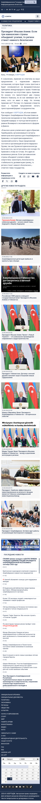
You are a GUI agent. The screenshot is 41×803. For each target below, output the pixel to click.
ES (14, 9)
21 (27, 776)
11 (11, 773)
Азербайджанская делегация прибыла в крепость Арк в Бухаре (17, 260)
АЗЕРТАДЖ (20, 75)
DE (10, 9)
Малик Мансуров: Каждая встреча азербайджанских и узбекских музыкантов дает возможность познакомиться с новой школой (19, 635)
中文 (22, 9)
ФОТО (3, 730)
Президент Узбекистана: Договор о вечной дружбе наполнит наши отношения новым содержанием (18, 375)
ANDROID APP (6, 752)
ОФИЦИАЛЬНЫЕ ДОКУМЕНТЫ (12, 697)
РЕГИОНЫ (4, 705)
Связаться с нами (8, 733)
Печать (17, 44)
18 (11, 776)
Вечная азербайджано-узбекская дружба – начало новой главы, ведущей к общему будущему (18, 222)
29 (32, 779)
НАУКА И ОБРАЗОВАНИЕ (10, 714)
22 (32, 776)
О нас (3, 736)
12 (16, 773)
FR (12, 9)
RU (4, 9)
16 (38, 773)
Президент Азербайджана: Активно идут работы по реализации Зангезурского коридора (20, 532)
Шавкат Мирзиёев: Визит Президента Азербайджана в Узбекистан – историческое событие (19, 414)
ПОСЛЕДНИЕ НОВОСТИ (14, 555)
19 (16, 776)
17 (6, 776)
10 (6, 773)
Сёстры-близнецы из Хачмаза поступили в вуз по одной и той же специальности (20, 608)
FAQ (2, 747)
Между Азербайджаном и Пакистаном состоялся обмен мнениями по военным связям (18, 646)
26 (16, 779)
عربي (18, 9)
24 (6, 779)
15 (32, 773)
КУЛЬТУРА (4, 710)
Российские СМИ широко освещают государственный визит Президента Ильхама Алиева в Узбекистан (19, 298)
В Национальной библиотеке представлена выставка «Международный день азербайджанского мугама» (19, 590)
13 (22, 773)
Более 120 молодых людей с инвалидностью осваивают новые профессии (19, 599)
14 (27, 773)
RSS (2, 750)
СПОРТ (3, 716)
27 (22, 779)
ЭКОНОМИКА (6, 702)
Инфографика (6, 724)
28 (27, 779)
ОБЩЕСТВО (5, 708)
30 (38, 779)
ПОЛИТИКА (7, 26)
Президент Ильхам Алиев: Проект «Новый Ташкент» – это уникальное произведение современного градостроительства (18, 337)
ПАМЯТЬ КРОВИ (7, 722)
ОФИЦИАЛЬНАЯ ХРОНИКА (10, 695)
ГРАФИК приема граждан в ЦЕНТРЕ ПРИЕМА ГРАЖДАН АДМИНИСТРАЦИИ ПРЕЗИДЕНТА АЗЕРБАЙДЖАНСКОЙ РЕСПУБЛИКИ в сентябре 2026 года (20, 562)
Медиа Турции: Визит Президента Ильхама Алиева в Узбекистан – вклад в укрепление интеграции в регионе (18, 453)
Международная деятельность (14, 738)
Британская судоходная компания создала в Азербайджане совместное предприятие (20, 572)
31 (6, 782)
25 (11, 779)
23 (38, 776)
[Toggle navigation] (37, 16)
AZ (2, 9)
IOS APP (4, 755)
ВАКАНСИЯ (5, 744)
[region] (21, 622)
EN (7, 9)
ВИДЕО (3, 727)
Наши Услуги (6, 741)
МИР (2, 719)
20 (22, 776)
